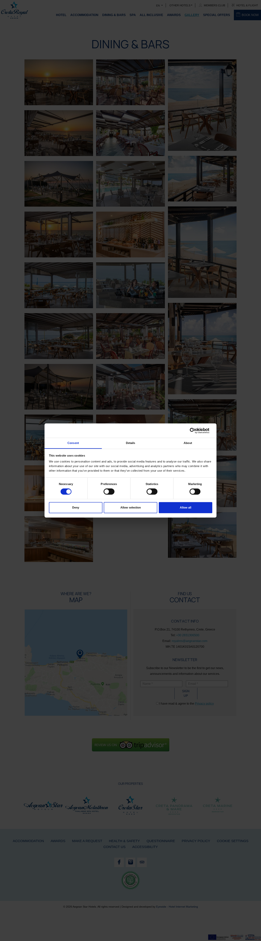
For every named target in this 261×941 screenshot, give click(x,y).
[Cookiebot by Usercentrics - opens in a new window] (195, 430)
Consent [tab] (73, 443)
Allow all (185, 507)
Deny (75, 507)
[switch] (109, 492)
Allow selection (130, 507)
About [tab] (188, 443)
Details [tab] (130, 443)
